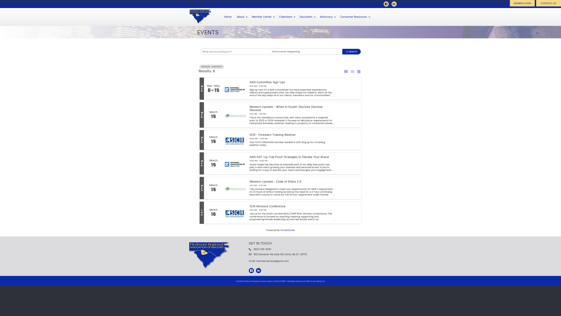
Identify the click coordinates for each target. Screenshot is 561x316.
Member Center (262, 17)
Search (353, 51)
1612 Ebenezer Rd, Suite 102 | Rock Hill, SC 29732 (280, 254)
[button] (522, 3)
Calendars (285, 17)
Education (306, 17)
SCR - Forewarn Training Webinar (273, 134)
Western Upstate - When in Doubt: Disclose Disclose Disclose (286, 108)
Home (228, 17)
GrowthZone (287, 230)
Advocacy (326, 17)
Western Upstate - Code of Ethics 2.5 (275, 181)
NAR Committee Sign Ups (267, 82)
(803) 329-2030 (262, 249)
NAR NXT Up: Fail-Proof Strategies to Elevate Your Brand (289, 157)
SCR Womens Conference (267, 206)
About (240, 17)
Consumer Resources (353, 17)
